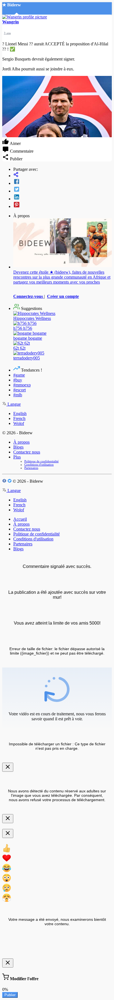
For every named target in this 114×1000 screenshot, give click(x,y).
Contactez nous (26, 452)
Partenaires (31, 467)
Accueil (20, 519)
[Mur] (62, 175)
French (19, 418)
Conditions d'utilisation (39, 464)
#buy (17, 380)
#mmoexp (22, 385)
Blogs (18, 447)
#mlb (17, 394)
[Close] (7, 767)
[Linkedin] (62, 197)
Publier (9, 995)
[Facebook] (62, 182)
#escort (19, 390)
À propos (21, 442)
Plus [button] (17, 457)
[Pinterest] (62, 205)
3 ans (7, 33)
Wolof (18, 423)
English (20, 413)
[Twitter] (62, 190)
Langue (13, 404)
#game (19, 375)
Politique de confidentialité (41, 461)
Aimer (15, 143)
